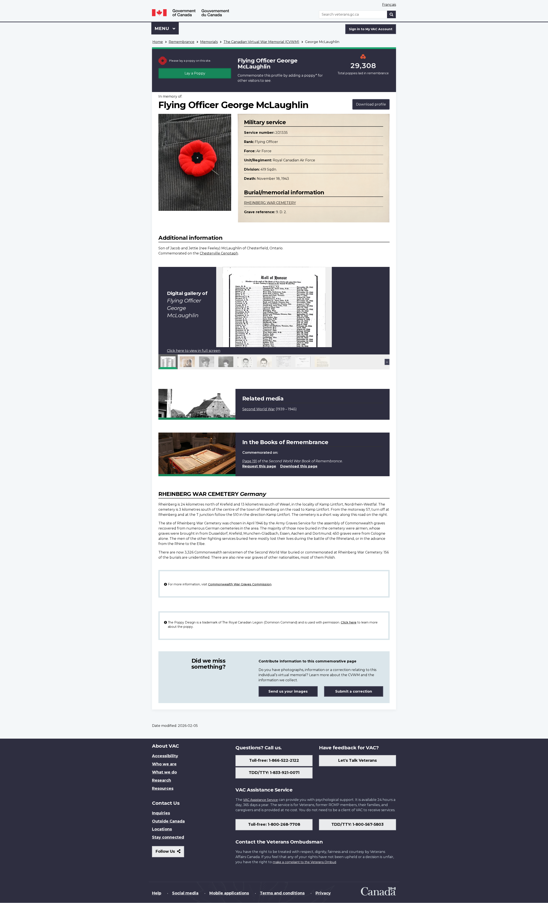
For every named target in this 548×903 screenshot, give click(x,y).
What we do (164, 772)
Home (157, 42)
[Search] (391, 14)
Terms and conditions (282, 893)
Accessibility (165, 756)
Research (161, 780)
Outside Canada (168, 821)
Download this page (298, 466)
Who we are (164, 764)
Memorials (209, 42)
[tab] (168, 361)
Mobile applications (229, 893)
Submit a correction (353, 691)
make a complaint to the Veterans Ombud (304, 862)
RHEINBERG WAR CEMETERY (270, 203)
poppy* (310, 75)
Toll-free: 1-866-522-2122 (274, 760)
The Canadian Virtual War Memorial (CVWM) (261, 42)
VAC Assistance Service (260, 800)
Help (156, 893)
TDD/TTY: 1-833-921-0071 (274, 772)
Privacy (323, 893)
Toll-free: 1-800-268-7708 (274, 824)
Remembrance (181, 42)
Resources (162, 788)
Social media (185, 893)
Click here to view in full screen (193, 351)
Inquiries (161, 813)
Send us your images (288, 691)
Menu (162, 28)
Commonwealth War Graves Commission (239, 584)
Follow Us (170, 853)
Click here (348, 622)
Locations (162, 829)
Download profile (371, 104)
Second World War (258, 409)
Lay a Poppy (195, 73)
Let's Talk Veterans (357, 760)
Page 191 (249, 461)
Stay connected (168, 837)
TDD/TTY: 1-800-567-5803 (357, 824)
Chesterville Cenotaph (219, 253)
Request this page (259, 466)
